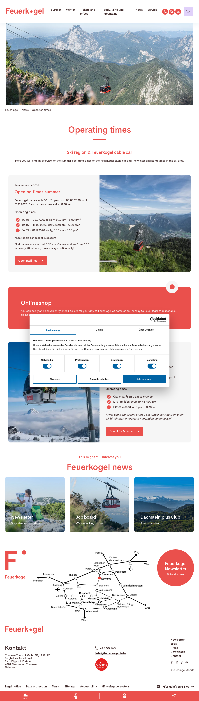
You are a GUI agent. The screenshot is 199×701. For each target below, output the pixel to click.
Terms (56, 686)
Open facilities (27, 260)
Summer (56, 9)
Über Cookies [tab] (146, 329)
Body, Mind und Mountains (113, 11)
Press (174, 647)
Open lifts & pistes (121, 431)
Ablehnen (55, 379)
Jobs (174, 643)
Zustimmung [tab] (53, 330)
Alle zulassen (144, 379)
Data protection (36, 686)
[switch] (82, 366)
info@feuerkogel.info (110, 653)
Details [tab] (99, 329)
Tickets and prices (87, 11)
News (139, 9)
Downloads (178, 651)
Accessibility (88, 686)
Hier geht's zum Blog (176, 686)
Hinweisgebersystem (115, 686)
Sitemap (70, 686)
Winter (70, 9)
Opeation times (41, 109)
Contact (176, 656)
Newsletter (178, 639)
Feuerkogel (11, 109)
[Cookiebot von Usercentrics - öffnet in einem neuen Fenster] (152, 319)
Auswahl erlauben (99, 379)
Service (152, 9)
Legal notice (13, 686)
